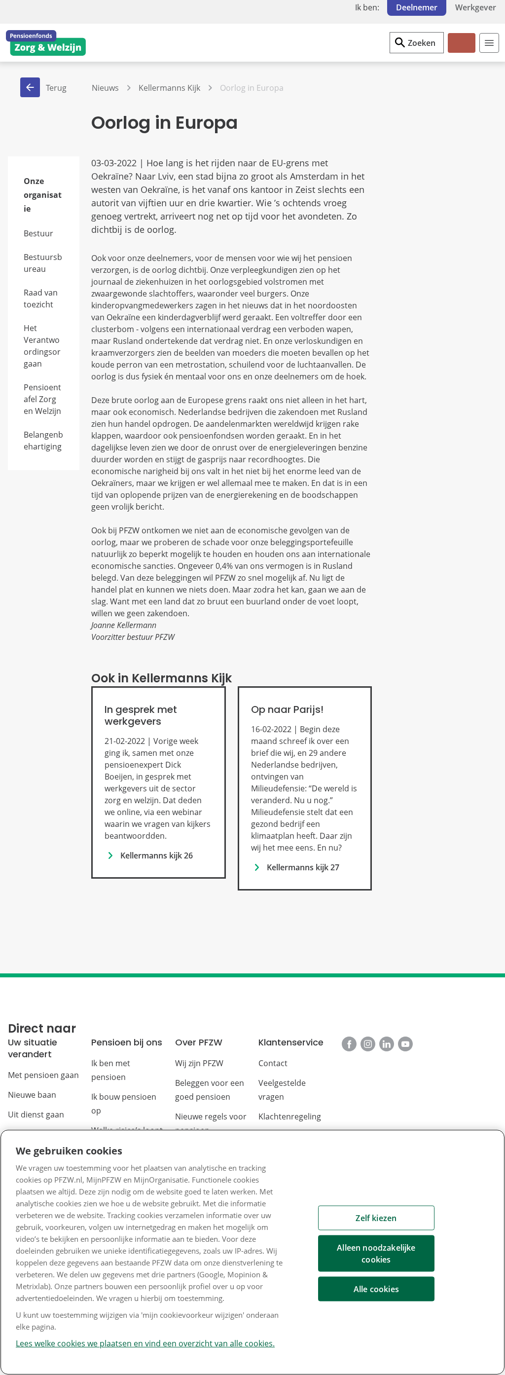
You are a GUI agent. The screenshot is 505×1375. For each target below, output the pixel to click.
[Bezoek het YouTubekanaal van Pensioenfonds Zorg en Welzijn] (405, 1044)
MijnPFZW (461, 51)
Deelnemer (416, 7)
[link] (158, 782)
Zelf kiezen (376, 1218)
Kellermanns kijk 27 (303, 867)
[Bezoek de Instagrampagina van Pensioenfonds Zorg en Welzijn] (368, 1044)
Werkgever (475, 7)
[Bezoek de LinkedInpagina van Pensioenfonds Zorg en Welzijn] (386, 1044)
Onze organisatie (43, 195)
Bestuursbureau (43, 263)
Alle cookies (376, 1289)
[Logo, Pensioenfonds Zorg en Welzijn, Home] (46, 43)
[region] (252, 1252)
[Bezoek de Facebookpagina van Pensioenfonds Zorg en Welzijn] (349, 1044)
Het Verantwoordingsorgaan (42, 346)
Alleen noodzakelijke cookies (376, 1253)
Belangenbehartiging (43, 440)
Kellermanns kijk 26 (156, 855)
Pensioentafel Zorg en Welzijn (42, 399)
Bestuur (38, 233)
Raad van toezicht (41, 298)
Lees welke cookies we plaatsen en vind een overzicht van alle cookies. (145, 1343)
